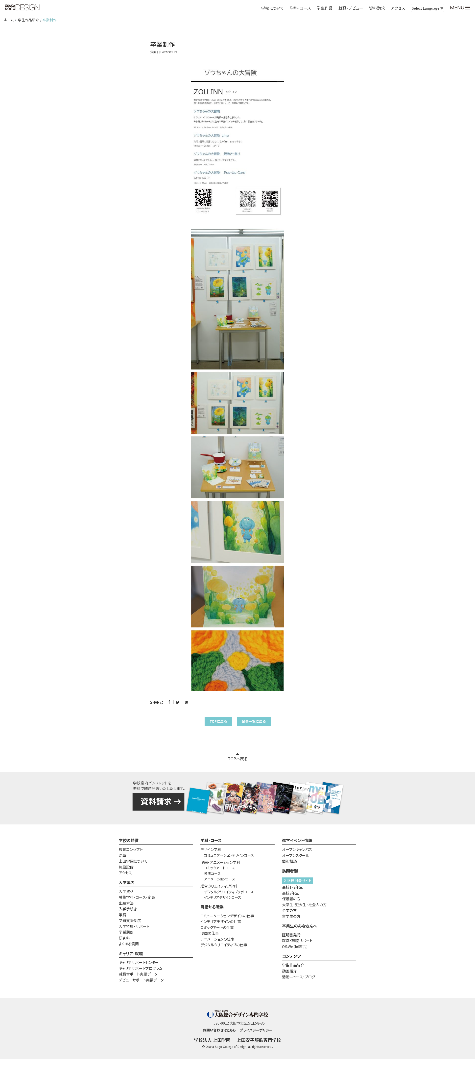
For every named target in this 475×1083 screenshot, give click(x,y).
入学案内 (127, 882)
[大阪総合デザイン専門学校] (22, 8)
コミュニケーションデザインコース (229, 855)
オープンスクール (295, 855)
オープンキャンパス (297, 849)
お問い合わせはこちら (219, 1030)
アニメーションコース (219, 878)
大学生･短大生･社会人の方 (304, 904)
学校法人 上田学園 (212, 1040)
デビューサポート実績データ (141, 979)
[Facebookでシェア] (169, 702)
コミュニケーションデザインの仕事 (227, 915)
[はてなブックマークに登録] (186, 702)
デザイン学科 (210, 849)
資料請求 (377, 8)
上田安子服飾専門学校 (259, 1040)
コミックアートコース (219, 867)
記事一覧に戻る (254, 721)
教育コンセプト (131, 849)
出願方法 (126, 903)
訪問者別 (290, 871)
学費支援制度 (130, 920)
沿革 (122, 855)
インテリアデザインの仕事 (220, 921)
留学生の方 (291, 916)
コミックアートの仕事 (217, 927)
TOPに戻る (218, 721)
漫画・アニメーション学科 (220, 862)
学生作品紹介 (28, 19)
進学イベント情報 (297, 840)
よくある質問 (129, 943)
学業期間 (126, 932)
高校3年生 (290, 893)
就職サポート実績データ (138, 974)
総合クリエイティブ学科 (219, 886)
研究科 (124, 938)
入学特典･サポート (134, 926)
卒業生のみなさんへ (299, 926)
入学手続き (128, 908)
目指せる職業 (212, 907)
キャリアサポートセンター (139, 962)
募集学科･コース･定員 (137, 897)
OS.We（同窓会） (295, 946)
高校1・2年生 (292, 887)
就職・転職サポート (297, 940)
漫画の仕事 (209, 933)
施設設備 (126, 867)
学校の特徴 (129, 840)
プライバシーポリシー (256, 1030)
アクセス (398, 8)
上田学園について (133, 861)
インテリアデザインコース (222, 897)
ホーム (9, 19)
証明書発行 (291, 934)
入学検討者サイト (297, 880)
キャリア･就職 (131, 953)
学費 (122, 914)
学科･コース (211, 840)
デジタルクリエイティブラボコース (229, 891)
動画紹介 (289, 971)
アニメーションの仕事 (217, 939)
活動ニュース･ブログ (298, 976)
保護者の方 (291, 898)
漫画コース (212, 873)
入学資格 (126, 891)
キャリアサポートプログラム (141, 968)
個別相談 (289, 861)
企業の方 (289, 910)
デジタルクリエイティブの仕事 (223, 944)
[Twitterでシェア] (178, 702)
